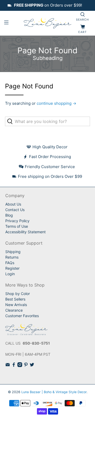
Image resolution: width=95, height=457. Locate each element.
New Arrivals (16, 304)
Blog (9, 215)
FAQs (9, 262)
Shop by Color (17, 293)
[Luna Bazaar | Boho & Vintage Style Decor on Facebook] (13, 365)
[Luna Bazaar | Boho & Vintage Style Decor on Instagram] (19, 365)
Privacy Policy (17, 220)
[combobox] (47, 121)
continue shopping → (56, 103)
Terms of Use (16, 226)
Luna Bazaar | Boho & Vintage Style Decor (54, 392)
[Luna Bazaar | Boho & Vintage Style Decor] (47, 23)
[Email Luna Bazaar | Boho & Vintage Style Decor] (7, 365)
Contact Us (15, 209)
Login (10, 274)
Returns (11, 257)
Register (12, 268)
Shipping (13, 251)
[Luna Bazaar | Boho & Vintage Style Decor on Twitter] (32, 365)
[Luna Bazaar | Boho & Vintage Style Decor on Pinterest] (25, 365)
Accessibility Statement (25, 232)
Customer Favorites (22, 315)
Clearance (14, 310)
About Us (13, 204)
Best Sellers (15, 299)
